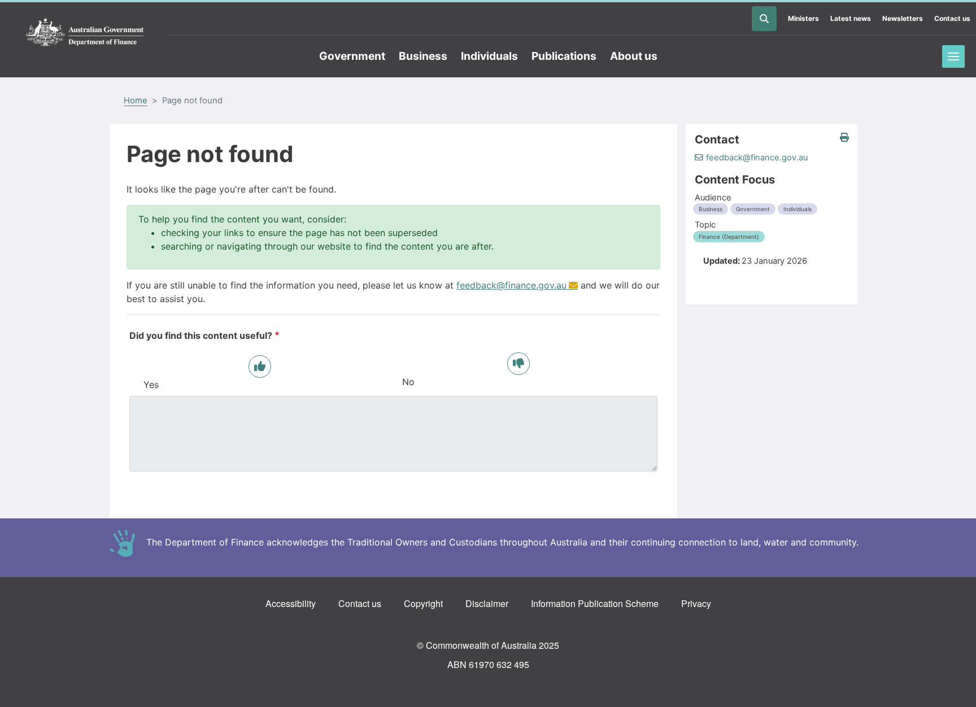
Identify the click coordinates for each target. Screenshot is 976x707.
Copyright (423, 603)
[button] (844, 137)
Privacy (696, 603)
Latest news (850, 18)
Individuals (489, 56)
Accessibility (290, 603)
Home (135, 100)
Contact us (952, 18)
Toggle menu (953, 56)
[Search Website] (764, 18)
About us (633, 56)
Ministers (803, 18)
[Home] (84, 33)
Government (352, 56)
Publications (563, 56)
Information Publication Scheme (595, 603)
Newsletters (902, 18)
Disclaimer (486, 603)
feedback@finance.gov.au (511, 285)
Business (423, 56)
